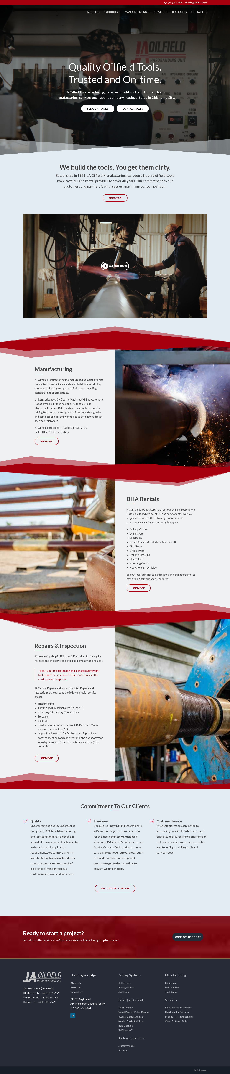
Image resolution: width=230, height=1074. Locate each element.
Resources (179, 12)
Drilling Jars (124, 982)
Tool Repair (171, 991)
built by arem (200, 1070)
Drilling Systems (129, 975)
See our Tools (97, 108)
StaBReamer (125, 1030)
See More (47, 441)
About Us (93, 12)
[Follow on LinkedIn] (72, 1015)
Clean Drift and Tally (176, 1021)
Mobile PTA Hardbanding (179, 1016)
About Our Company (115, 888)
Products (111, 12)
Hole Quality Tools (131, 1000)
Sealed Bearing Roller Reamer (133, 1012)
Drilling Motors (126, 987)
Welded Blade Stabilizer (131, 1021)
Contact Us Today (188, 936)
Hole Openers (125, 1025)
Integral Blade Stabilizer (131, 1016)
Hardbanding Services (177, 1012)
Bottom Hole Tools (131, 1038)
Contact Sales (133, 108)
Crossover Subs (126, 1045)
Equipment (171, 982)
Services (159, 12)
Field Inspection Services (178, 1007)
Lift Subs (122, 1050)
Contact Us (199, 12)
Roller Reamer (125, 1007)
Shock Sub (123, 991)
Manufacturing (136, 12)
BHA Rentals (172, 987)
